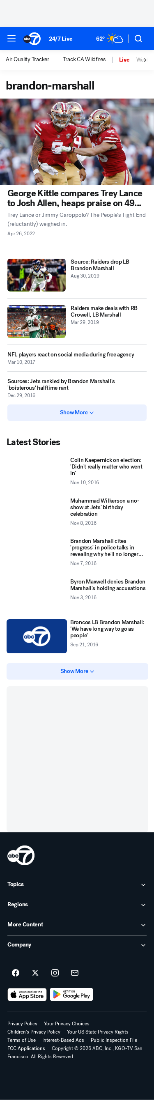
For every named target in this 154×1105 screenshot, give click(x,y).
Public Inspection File (114, 1040)
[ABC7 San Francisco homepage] (32, 38)
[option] (34, 60)
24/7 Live (60, 39)
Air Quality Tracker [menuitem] (27, 59)
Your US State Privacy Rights (98, 1031)
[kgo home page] (20, 855)
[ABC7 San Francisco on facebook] (15, 973)
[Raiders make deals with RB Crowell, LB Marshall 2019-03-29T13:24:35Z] (36, 321)
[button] (11, 38)
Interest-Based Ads (63, 1040)
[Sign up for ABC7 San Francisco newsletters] (75, 973)
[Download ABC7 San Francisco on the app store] (27, 994)
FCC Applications (26, 1048)
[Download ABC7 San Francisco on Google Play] (71, 994)
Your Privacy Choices (67, 1023)
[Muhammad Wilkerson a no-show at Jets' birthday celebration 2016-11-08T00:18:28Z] (37, 515)
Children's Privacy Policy (33, 1031)
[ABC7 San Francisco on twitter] (35, 973)
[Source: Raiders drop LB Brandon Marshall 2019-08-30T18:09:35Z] (36, 275)
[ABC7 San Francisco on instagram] (55, 973)
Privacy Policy (22, 1023)
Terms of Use (21, 1040)
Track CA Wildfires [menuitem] (84, 59)
